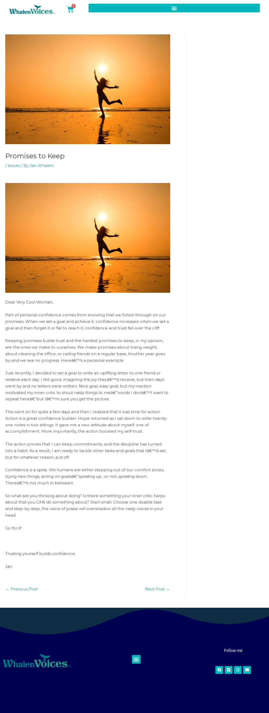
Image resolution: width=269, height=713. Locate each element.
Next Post (157, 589)
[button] (174, 8)
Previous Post (22, 589)
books (14, 165)
